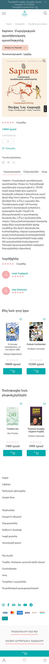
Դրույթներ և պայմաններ (14, 582)
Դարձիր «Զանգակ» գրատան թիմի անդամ (23, 562)
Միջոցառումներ (10, 523)
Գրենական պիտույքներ (13, 491)
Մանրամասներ (31, 172)
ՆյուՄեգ (27, 54)
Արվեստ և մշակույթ (12, 530)
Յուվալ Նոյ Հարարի (13, 48)
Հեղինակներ (8, 510)
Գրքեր (8, 24)
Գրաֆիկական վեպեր (37, 24)
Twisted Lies (13, 429)
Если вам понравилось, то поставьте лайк (13, 347)
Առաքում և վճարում (11, 517)
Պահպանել (10, 148)
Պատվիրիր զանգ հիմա (23, 7)
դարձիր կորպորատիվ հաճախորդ (24, 641)
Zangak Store (8, 497)
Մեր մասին (7, 555)
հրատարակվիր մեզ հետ (24, 631)
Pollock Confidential (36, 344)
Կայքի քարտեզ (9, 536)
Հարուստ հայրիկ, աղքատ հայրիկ (36, 430)
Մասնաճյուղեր (9, 568)
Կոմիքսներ (20, 24)
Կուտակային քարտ (11, 543)
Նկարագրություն (11, 172)
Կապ (4, 575)
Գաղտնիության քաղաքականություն (20, 588)
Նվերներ (6, 484)
